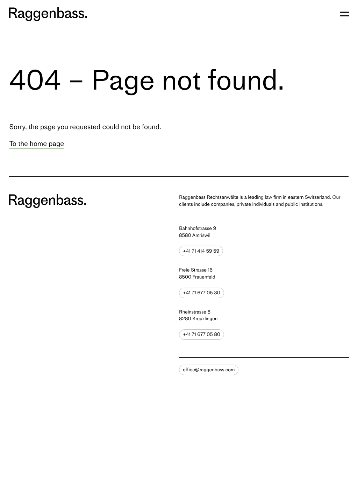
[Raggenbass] (48, 14)
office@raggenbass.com (209, 370)
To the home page (36, 143)
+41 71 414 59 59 (201, 251)
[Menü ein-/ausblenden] (344, 14)
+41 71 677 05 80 (201, 334)
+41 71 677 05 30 (201, 293)
